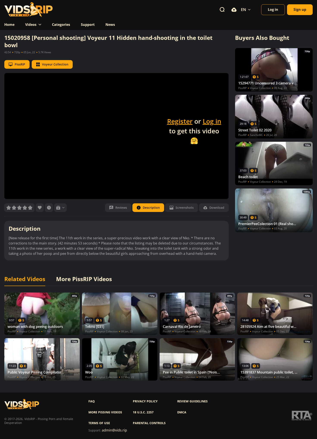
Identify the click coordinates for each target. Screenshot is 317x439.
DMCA (181, 412)
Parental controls (149, 423)
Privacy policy (145, 401)
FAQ (91, 401)
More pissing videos (105, 412)
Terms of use (99, 423)
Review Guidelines (192, 401)
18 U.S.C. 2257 (143, 412)
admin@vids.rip (114, 430)
